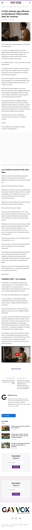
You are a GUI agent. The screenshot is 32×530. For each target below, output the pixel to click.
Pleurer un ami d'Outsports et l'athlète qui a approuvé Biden (8, 382)
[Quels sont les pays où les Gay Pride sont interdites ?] (6, 428)
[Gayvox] (16, 2)
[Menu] (2, 2)
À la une (5, 421)
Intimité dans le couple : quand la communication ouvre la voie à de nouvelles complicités (19, 436)
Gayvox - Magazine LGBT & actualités (14, 524)
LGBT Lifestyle (9, 6)
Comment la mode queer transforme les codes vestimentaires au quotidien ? (20, 445)
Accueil (3, 6)
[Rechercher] (30, 2)
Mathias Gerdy (12, 395)
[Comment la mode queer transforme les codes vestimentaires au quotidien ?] (6, 445)
